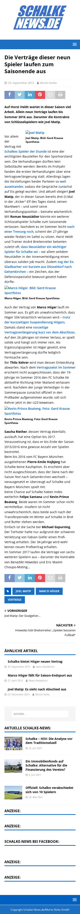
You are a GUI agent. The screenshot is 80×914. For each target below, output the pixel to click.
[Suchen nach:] (40, 714)
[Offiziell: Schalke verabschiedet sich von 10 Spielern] (13, 792)
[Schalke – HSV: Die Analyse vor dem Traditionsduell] (13, 743)
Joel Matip (23, 591)
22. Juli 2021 (35, 748)
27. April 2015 (15, 680)
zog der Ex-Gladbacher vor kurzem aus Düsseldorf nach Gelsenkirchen (39, 267)
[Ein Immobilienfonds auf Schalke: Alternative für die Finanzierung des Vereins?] (13, 766)
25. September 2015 (21, 83)
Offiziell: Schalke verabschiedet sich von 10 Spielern (49, 790)
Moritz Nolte (48, 83)
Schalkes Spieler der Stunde (25, 151)
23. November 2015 (19, 694)
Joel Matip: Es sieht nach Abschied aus (37, 689)
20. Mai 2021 (36, 797)
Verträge (15, 600)
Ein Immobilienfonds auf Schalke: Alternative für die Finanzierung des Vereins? (46, 765)
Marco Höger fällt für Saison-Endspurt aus (40, 675)
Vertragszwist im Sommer (56, 367)
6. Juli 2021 (35, 774)
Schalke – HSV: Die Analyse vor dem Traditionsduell (49, 741)
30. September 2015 (19, 666)
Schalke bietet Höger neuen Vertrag (35, 661)
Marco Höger (49, 591)
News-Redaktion (45, 666)
